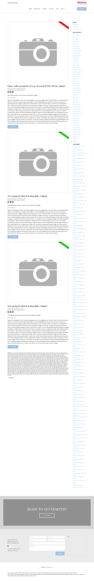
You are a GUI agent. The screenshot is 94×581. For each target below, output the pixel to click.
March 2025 (76, 66)
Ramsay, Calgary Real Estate (20, 368)
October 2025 (76, 53)
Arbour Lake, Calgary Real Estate (61, 352)
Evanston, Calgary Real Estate (20, 359)
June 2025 (75, 60)
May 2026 (75, 41)
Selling (51, 9)
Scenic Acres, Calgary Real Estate (20, 370)
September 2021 (77, 134)
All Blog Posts (76, 24)
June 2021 (75, 139)
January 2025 (76, 67)
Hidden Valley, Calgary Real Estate (50, 362)
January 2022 (76, 127)
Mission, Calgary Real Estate (15, 365)
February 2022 (76, 125)
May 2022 (75, 120)
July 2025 (75, 59)
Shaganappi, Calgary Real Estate (32, 370)
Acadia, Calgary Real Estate (30, 352)
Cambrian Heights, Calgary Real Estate (33, 355)
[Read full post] (38, 53)
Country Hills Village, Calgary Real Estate (49, 357)
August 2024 (76, 76)
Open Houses (76, 28)
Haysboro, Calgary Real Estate (24, 362)
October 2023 (76, 90)
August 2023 (76, 94)
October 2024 (76, 73)
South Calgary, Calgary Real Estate (21, 371)
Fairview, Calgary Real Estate (41, 359)
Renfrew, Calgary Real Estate (42, 368)
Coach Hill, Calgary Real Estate (13, 357)
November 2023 (77, 88)
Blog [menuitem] (57, 9)
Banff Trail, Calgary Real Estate (13, 354)
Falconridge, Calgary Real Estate (52, 359)
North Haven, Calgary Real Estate (50, 365)
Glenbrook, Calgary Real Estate (40, 361)
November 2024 (77, 71)
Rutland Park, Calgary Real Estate (56, 369)
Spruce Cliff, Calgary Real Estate (43, 371)
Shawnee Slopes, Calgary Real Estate (44, 370)
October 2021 (76, 132)
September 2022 (77, 113)
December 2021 (77, 129)
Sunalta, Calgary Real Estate (21, 372)
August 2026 (76, 36)
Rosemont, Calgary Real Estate (13, 369)
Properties (37, 9)
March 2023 (76, 102)
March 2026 (76, 44)
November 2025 (77, 51)
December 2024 (77, 69)
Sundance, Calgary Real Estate (31, 372)
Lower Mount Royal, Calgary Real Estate (39, 364)
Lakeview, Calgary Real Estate (26, 364)
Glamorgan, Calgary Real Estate (28, 361)
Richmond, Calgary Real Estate (52, 368)
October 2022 (76, 111)
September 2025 (77, 55)
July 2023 (75, 95)
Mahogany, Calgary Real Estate (51, 364)
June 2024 (75, 78)
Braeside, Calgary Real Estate (44, 354)
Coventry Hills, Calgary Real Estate (62, 357)
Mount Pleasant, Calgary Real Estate (38, 365)
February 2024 (76, 85)
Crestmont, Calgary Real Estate (37, 358)
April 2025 (75, 64)
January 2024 (76, 87)
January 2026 (76, 48)
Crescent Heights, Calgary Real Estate (24, 358)
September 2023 (77, 92)
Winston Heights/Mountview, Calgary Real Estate (78, 485)
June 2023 (75, 97)
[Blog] (8, 546)
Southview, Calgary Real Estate (32, 371)
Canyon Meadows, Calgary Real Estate (46, 355)
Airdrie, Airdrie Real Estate (40, 352)
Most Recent (76, 34)
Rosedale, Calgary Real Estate (18, 90)
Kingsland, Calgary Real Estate (15, 364)
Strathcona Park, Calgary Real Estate (56, 371)
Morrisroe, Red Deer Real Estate (26, 365)
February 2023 (76, 104)
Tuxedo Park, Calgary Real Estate (54, 372)
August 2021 (76, 136)
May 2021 (75, 141)
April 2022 (75, 122)
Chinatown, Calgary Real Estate (38, 356)
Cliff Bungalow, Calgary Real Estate (60, 356)
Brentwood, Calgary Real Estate (55, 354)
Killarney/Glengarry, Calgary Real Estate (53, 363)
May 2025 (75, 62)
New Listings (76, 26)
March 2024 (76, 83)
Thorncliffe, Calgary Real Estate (42, 372)
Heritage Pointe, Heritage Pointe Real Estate (37, 362)
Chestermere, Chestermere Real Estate (26, 356)
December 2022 (77, 108)
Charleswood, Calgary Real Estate (13, 356)
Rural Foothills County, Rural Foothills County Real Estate (40, 369)
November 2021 (77, 131)
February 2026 (76, 46)
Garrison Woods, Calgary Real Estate (16, 361)
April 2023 (75, 101)
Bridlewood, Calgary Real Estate (20, 355)
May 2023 (75, 99)
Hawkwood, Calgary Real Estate (13, 362)
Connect (81, 9)
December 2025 (77, 50)
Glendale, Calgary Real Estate (51, 361)
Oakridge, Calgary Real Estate (61, 365)
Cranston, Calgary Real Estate (13, 358)
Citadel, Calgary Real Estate (49, 356)
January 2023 (76, 106)
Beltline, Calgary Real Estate (23, 354)
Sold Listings (76, 29)
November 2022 (77, 110)
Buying (44, 9)
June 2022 (75, 118)
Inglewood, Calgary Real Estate (29, 363)
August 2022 (76, 115)
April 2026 (75, 43)
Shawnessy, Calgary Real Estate (56, 370)
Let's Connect (47, 515)
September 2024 (77, 74)
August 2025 (76, 57)
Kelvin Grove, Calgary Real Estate (40, 363)
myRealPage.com (49, 567)
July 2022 (75, 117)
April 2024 (75, 81)
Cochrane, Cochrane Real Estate (24, 357)
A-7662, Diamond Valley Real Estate (19, 352)
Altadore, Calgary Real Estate (50, 352)
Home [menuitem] (30, 9)
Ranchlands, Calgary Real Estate (31, 368)
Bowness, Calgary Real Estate (34, 354)
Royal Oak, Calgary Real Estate (24, 369)
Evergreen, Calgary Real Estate (31, 359)
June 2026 (75, 39)
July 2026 (75, 37)
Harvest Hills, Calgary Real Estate (62, 361)
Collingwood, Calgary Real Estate (35, 357)
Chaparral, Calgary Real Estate (58, 355)
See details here (12, 97)
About (62, 9)
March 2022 (76, 124)
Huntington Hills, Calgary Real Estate (16, 363)
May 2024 (75, 80)
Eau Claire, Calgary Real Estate (59, 358)
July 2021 (75, 138)
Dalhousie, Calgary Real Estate (48, 358)
